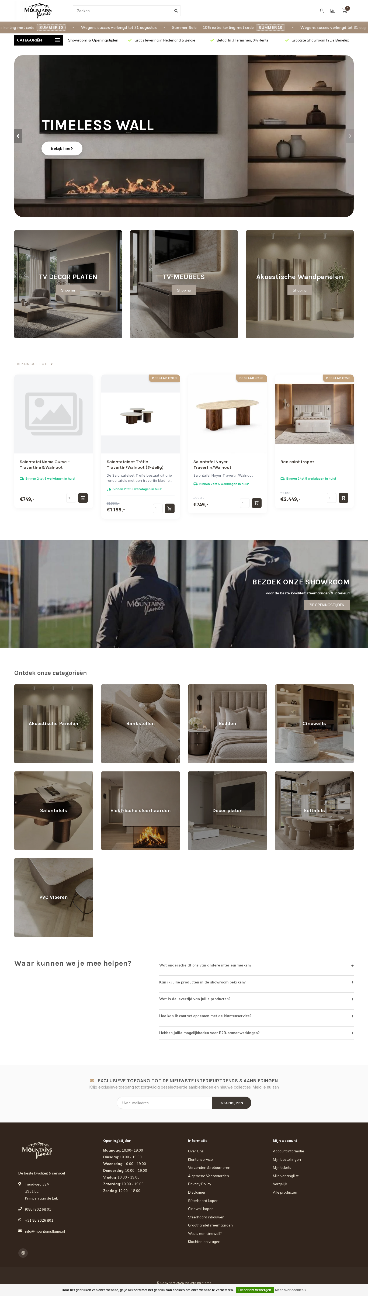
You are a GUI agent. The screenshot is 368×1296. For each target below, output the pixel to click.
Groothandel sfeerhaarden (210, 1225)
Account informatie (288, 1151)
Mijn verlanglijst (285, 1176)
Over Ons (196, 1151)
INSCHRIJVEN (231, 1103)
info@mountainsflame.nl (45, 1231)
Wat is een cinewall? (204, 1233)
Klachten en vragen (204, 1241)
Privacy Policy (199, 1184)
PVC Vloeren (25, 860)
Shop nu (68, 290)
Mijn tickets (282, 1167)
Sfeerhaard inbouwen (206, 1217)
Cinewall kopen (201, 1209)
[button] (18, 136)
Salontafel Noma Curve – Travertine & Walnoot (45, 464)
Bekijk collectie (34, 364)
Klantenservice (200, 1159)
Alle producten (285, 1192)
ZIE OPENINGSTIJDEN (326, 605)
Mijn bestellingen (287, 1159)
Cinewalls (283, 687)
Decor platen (199, 774)
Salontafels (23, 774)
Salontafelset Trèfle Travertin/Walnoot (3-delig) (135, 464)
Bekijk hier (61, 148)
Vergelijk (280, 1184)
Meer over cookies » (290, 1290)
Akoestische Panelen (32, 687)
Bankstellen (111, 687)
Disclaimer (197, 1192)
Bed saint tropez (297, 462)
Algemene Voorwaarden (208, 1176)
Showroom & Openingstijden (93, 40)
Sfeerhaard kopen (203, 1200)
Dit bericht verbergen (254, 1290)
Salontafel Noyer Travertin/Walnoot (212, 464)
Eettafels (282, 774)
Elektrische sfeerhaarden (122, 774)
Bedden (194, 687)
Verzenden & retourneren (209, 1167)
